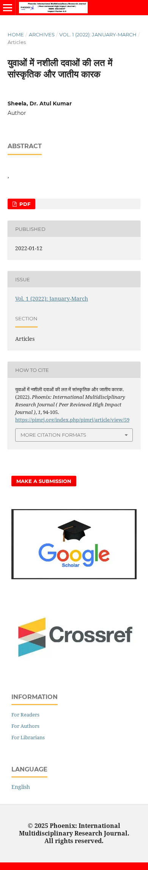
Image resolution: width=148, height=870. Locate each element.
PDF (24, 204)
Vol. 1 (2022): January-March (98, 34)
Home (16, 34)
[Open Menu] (7, 7)
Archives (42, 34)
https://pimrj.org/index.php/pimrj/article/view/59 (72, 419)
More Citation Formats (53, 435)
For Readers (25, 714)
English (20, 786)
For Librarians (28, 737)
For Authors (25, 726)
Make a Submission (43, 481)
